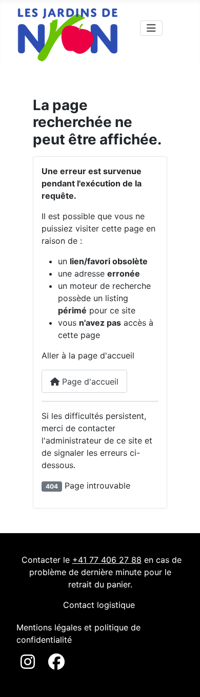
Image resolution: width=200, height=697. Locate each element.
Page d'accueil (88, 381)
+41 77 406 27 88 (107, 560)
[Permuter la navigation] (151, 28)
